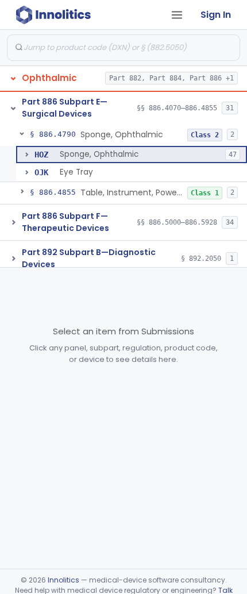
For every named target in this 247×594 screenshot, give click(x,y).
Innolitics (63, 580)
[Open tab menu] (177, 15)
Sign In (215, 14)
